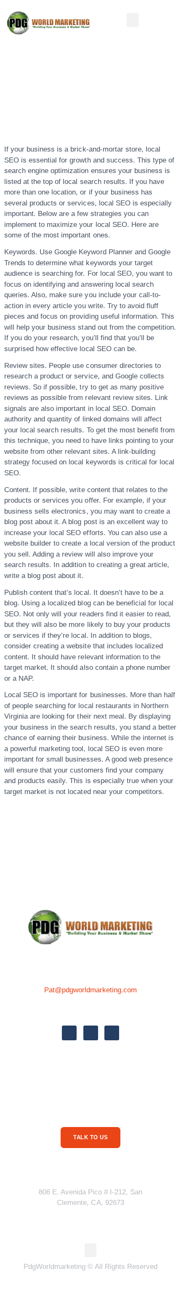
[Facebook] (69, 1033)
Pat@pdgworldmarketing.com (90, 990)
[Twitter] (90, 1033)
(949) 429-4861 (90, 1009)
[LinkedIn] (111, 1033)
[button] (132, 20)
